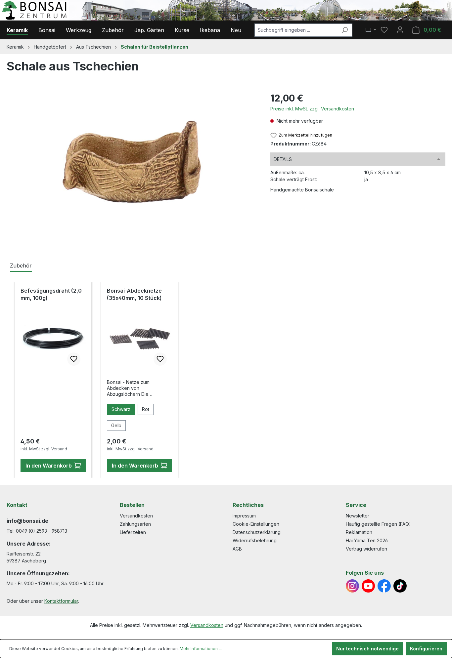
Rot (145, 409)
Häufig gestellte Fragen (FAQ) (378, 524)
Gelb (116, 425)
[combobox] (295, 30)
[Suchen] (344, 30)
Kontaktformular (61, 601)
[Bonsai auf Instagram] (352, 586)
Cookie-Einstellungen (256, 524)
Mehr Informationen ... (201, 648)
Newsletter (357, 515)
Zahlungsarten (135, 524)
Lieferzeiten (133, 532)
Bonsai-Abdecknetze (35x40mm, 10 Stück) (134, 294)
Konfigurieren (426, 648)
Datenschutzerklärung (257, 532)
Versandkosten (136, 515)
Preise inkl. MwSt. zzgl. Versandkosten (312, 108)
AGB (237, 549)
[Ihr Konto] (400, 29)
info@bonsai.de (27, 520)
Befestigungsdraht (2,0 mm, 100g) (51, 294)
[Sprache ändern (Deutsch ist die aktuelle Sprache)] (371, 30)
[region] (132, 162)
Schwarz (121, 409)
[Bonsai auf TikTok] (400, 586)
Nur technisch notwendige (367, 648)
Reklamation (359, 532)
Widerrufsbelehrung (255, 540)
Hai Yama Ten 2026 (367, 540)
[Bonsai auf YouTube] (368, 586)
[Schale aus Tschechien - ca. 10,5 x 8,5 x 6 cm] (132, 162)
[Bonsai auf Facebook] (384, 586)
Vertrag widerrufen (366, 549)
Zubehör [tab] (21, 265)
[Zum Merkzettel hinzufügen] (73, 359)
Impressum (244, 515)
